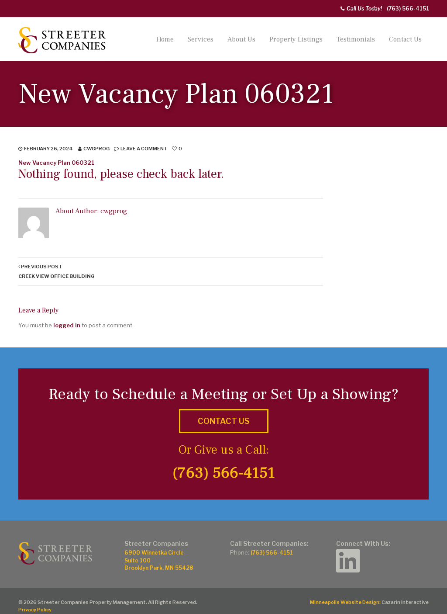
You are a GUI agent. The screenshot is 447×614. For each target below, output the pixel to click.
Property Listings (296, 39)
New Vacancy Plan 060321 (56, 162)
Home (165, 39)
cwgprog (96, 149)
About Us (241, 39)
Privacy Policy (35, 610)
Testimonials (356, 39)
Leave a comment (144, 149)
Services (200, 39)
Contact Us (405, 39)
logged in (66, 325)
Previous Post (56, 271)
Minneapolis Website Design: (345, 602)
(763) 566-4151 (408, 8)
